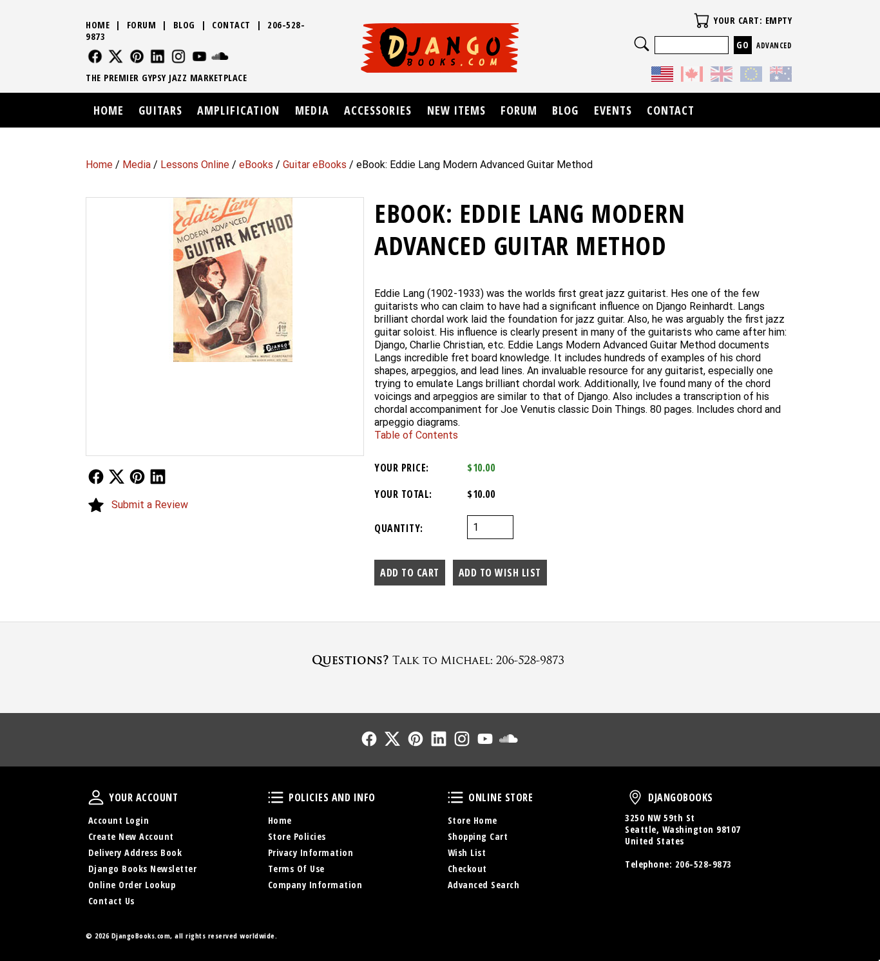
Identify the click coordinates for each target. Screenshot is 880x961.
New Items (456, 110)
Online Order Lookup (132, 885)
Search (641, 43)
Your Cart (701, 20)
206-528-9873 (703, 864)
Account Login (118, 820)
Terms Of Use (296, 868)
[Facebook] (95, 56)
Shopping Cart (478, 836)
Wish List (467, 852)
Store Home (472, 820)
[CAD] (692, 75)
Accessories (378, 110)
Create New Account (131, 836)
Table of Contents (416, 435)
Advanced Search (484, 885)
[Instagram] (178, 56)
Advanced (774, 45)
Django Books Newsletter (142, 868)
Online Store (455, 797)
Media (136, 164)
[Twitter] (115, 56)
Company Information (315, 885)
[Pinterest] (137, 56)
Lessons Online (194, 164)
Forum (142, 25)
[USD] (662, 75)
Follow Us (96, 476)
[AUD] (781, 75)
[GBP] (721, 75)
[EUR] (751, 75)
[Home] (440, 48)
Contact (231, 25)
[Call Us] (440, 660)
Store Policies (297, 836)
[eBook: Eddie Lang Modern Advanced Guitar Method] (224, 280)
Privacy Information (311, 852)
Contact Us (111, 901)
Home (99, 164)
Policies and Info (275, 797)
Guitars (160, 110)
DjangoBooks (635, 797)
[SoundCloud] (220, 56)
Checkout (467, 868)
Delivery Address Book (135, 852)
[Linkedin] (157, 56)
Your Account (96, 797)
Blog (184, 25)
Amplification (238, 110)
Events (613, 110)
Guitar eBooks (315, 164)
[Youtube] (199, 56)
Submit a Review (149, 505)
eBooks (256, 164)
